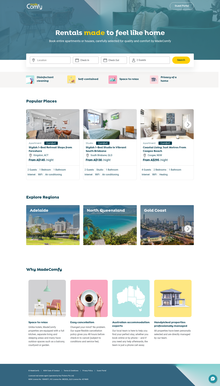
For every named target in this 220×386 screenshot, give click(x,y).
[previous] (32, 124)
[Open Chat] (213, 379)
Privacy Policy (87, 371)
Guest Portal (182, 5)
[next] (187, 124)
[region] (110, 148)
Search (181, 60)
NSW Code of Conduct (51, 371)
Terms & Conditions (71, 371)
